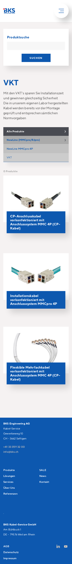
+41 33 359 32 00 (14, 446)
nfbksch (11, 451)
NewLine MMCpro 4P (20, 148)
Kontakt (44, 481)
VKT (9, 157)
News (42, 475)
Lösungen (9, 475)
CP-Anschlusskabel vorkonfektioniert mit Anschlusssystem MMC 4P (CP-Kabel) (35, 222)
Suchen (36, 57)
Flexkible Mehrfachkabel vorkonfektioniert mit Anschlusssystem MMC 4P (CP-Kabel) (35, 373)
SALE (42, 470)
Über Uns (9, 487)
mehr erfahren (54, 233)
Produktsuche (18, 37)
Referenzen (10, 493)
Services (8, 481)
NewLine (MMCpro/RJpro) (23, 139)
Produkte (9, 470)
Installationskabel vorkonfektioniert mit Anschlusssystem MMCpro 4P (33, 300)
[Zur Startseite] (9, 11)
